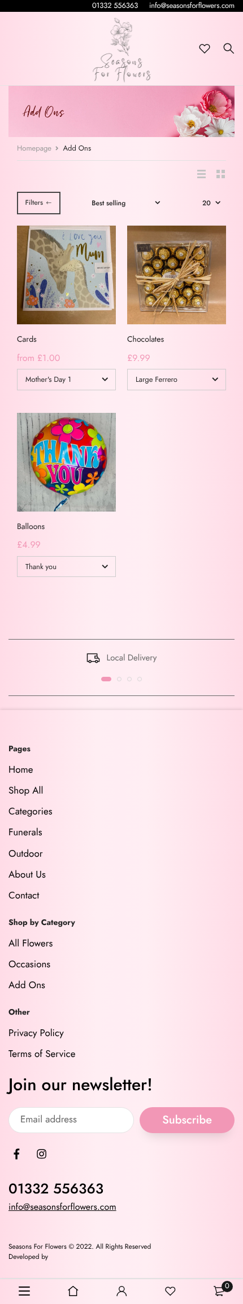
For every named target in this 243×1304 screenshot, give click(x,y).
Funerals (25, 833)
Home (20, 770)
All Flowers (30, 943)
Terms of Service (41, 1054)
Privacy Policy (36, 1034)
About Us (27, 875)
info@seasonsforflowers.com (192, 5)
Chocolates (145, 339)
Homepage (34, 148)
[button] (106, 679)
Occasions (29, 964)
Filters (34, 202)
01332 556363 (115, 5)
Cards (27, 339)
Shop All (25, 791)
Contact (23, 895)
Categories (30, 811)
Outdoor (25, 854)
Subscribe (187, 1120)
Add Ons (26, 986)
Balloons (31, 526)
